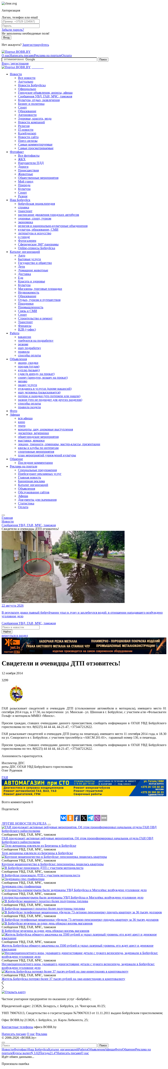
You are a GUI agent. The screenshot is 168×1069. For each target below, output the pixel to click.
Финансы (24, 325)
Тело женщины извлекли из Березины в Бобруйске (37, 853)
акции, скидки (28, 362)
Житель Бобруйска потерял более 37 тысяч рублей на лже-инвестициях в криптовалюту (63, 979)
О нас (6, 55)
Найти (7, 631)
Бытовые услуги (29, 259)
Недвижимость (28, 292)
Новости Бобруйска (32, 85)
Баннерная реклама (31, 481)
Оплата (66, 55)
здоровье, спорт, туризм (34, 218)
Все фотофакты (29, 155)
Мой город (25, 181)
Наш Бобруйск (20, 200)
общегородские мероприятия (38, 436)
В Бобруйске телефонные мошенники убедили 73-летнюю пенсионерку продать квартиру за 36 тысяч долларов (80, 919)
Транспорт (25, 322)
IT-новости (25, 129)
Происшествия (28, 170)
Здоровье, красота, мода (34, 118)
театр (21, 425)
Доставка (24, 274)
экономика (25, 222)
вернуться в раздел (15, 635)
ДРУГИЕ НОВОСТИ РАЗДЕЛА (24, 823)
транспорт (25, 211)
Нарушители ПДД (31, 163)
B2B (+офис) (27, 329)
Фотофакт (17, 152)
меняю (22, 381)
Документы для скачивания (37, 499)
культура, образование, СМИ (38, 229)
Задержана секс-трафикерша (21, 886)
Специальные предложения (37, 470)
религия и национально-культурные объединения (52, 226)
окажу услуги (27, 385)
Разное (22, 196)
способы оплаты (29, 355)
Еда (20, 277)
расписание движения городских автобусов (48, 214)
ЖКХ (22, 159)
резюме (23, 344)
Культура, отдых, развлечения (39, 100)
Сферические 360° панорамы (38, 244)
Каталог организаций (25, 251)
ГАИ (5, 777)
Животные (25, 174)
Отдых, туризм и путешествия (39, 300)
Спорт (22, 107)
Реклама (41, 1034)
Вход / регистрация (15, 63)
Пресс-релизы (27, 140)
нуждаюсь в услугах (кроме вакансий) (45, 388)
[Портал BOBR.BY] (16, 51)
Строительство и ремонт (35, 318)
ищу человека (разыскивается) (39, 392)
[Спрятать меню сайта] (3, 1042)
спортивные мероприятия (36, 451)
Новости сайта (28, 137)
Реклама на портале (47, 55)
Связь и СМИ (27, 311)
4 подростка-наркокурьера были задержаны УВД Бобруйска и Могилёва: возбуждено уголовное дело (72, 897)
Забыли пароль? (13, 29)
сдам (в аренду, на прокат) (36, 374)
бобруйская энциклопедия (36, 203)
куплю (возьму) (29, 370)
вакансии (24, 337)
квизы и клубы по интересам (38, 448)
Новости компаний (31, 122)
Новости (16, 74)
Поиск (103, 59)
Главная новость (29, 477)
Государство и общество (35, 263)
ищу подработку (29, 348)
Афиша (15, 414)
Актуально (25, 81)
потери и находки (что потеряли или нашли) (49, 396)
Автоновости (27, 115)
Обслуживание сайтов (33, 492)
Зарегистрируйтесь (35, 44)
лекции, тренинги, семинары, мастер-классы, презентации (59, 444)
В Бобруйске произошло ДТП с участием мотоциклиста (41, 875)
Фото (13, 411)
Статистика (26, 503)
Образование (27, 111)
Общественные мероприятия (38, 177)
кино (21, 422)
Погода (48, 1053)
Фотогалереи (27, 240)
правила (24, 351)
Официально (27, 89)
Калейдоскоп (27, 133)
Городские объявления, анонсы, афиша (45, 92)
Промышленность (30, 307)
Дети (21, 266)
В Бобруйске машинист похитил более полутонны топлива (43, 908)
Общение (16, 459)
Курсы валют (26, 1053)
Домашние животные (33, 270)
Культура (24, 189)
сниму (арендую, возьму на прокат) (43, 377)
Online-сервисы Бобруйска (36, 248)
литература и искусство (34, 233)
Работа (14, 333)
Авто (21, 255)
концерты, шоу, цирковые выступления (45, 429)
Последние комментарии (35, 462)
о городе (24, 237)
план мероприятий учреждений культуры (47, 455)
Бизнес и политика (31, 103)
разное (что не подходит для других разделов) (50, 399)
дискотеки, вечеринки (33, 433)
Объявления (18, 359)
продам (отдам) (28, 366)
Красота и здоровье (31, 281)
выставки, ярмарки (31, 440)
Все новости (26, 78)
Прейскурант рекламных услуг (39, 473)
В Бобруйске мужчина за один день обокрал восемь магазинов (45, 930)
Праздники (26, 303)
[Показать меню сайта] (3, 515)
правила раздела (29, 407)
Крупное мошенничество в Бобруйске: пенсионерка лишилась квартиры (53, 864)
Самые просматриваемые (35, 148)
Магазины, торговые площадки (40, 288)
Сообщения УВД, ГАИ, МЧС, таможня (45, 96)
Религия (24, 126)
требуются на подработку (35, 340)
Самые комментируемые (35, 144)
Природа (24, 185)
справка (23, 207)
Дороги (23, 166)
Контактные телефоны (17, 1027)
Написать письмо (22, 55)
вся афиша (25, 418)
